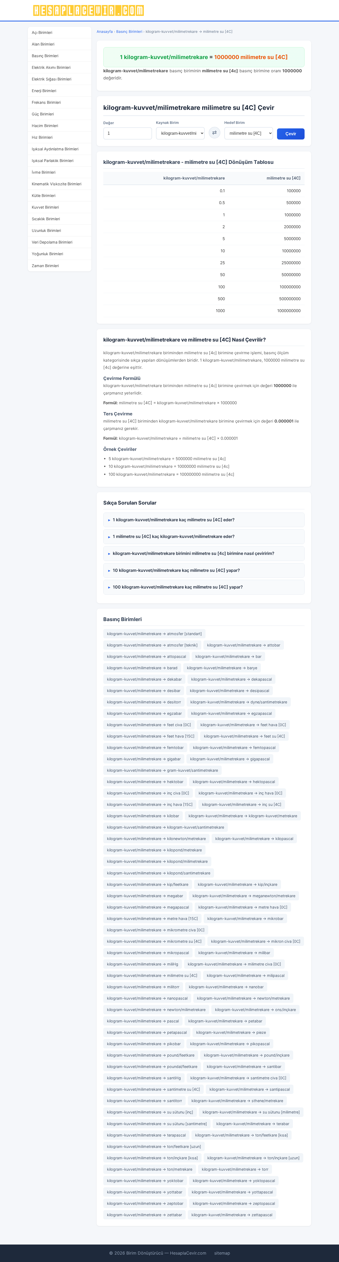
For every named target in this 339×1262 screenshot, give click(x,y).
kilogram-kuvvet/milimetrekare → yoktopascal (234, 1180)
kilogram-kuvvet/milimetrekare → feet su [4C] (244, 736)
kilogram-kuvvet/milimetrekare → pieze (231, 1032)
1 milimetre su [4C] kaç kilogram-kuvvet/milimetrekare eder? (174, 536)
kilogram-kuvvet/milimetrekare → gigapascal (230, 759)
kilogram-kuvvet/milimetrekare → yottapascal (232, 1192)
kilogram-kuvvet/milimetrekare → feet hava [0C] (243, 724)
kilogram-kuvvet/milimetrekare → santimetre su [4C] (153, 1089)
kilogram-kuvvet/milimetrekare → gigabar (144, 759)
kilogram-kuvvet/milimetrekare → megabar (145, 895)
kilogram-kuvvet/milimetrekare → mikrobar (245, 918)
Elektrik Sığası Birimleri (51, 79)
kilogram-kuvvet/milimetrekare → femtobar (145, 747)
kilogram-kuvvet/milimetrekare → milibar (234, 952)
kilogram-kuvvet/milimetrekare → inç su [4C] (241, 804)
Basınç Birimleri (45, 55)
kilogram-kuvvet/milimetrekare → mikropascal (148, 952)
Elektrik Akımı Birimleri (51, 67)
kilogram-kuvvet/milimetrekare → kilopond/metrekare (154, 850)
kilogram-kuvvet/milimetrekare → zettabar (144, 1214)
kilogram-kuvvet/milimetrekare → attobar (243, 645)
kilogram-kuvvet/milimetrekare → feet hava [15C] (150, 736)
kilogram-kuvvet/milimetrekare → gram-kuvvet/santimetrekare (162, 770)
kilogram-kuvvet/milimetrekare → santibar (244, 1066)
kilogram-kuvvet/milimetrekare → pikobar (144, 1043)
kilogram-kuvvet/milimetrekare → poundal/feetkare (152, 1066)
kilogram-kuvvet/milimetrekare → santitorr (144, 1100)
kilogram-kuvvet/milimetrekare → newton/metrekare (243, 998)
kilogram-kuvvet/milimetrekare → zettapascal (231, 1214)
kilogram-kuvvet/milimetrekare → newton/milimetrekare (156, 1009)
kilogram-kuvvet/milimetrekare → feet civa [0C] (149, 724)
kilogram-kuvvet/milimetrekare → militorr (143, 987)
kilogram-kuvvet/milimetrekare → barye (222, 668)
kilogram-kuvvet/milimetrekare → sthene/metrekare (237, 1100)
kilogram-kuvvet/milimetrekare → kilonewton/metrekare (156, 838)
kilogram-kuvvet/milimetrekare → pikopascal (230, 1043)
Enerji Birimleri (44, 90)
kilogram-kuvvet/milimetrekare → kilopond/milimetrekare (157, 861)
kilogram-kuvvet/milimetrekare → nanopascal (147, 998)
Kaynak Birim (167, 122)
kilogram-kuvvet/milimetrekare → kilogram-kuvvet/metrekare (243, 816)
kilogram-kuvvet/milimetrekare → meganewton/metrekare (244, 895)
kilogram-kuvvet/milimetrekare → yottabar (144, 1192)
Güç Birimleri (43, 114)
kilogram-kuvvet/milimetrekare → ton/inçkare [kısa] (152, 1158)
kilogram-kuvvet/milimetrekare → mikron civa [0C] (255, 941)
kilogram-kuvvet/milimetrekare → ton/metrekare (149, 1169)
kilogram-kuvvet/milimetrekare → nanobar (226, 987)
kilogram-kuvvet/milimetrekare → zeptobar (145, 1203)
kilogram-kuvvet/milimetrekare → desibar (143, 690)
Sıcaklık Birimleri (46, 219)
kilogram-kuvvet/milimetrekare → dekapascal (231, 679)
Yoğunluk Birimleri (47, 253)
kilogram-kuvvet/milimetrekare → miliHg (142, 964)
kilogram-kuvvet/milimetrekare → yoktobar (145, 1180)
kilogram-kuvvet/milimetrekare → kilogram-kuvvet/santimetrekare (165, 827)
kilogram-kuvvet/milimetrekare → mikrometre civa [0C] (155, 930)
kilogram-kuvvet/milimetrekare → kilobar (143, 816)
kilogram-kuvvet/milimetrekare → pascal (143, 1021)
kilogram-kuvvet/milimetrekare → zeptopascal (234, 1203)
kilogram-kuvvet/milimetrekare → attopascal (146, 656)
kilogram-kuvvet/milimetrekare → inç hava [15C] (150, 804)
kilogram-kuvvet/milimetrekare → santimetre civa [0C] (238, 1078)
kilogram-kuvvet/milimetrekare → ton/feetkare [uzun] (154, 1146)
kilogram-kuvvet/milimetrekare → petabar (225, 1021)
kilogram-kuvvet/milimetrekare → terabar (252, 1123)
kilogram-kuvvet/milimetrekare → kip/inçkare (237, 884)
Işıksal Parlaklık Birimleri (52, 160)
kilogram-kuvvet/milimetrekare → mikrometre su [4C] (154, 941)
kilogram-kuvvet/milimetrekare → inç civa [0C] (148, 793)
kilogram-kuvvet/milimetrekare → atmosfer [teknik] (152, 645)
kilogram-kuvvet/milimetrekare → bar (228, 656)
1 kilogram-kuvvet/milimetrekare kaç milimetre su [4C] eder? (174, 519)
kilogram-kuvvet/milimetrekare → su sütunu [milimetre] (251, 1112)
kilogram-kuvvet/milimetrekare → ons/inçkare (255, 1009)
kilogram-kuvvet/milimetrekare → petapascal (147, 1032)
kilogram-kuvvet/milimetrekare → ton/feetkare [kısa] (241, 1135)
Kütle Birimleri (43, 195)
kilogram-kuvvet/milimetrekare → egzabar (144, 713)
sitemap (222, 1253)
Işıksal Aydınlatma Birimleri (55, 149)
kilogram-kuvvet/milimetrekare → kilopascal (254, 838)
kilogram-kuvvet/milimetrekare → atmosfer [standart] (154, 633)
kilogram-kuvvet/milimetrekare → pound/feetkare (150, 1055)
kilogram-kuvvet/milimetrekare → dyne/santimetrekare (238, 702)
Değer (108, 123)
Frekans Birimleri (46, 102)
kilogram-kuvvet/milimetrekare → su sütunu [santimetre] (157, 1123)
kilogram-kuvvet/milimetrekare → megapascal (148, 907)
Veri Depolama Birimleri (52, 242)
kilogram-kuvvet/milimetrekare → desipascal (229, 690)
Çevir (291, 134)
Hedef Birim (234, 122)
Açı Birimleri (42, 32)
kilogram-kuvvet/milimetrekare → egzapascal (231, 713)
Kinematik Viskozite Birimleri (56, 184)
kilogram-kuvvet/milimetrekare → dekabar (144, 679)
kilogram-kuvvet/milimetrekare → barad (142, 668)
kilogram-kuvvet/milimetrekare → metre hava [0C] (242, 907)
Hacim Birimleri (45, 125)
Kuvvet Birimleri (45, 207)
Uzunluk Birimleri (46, 230)
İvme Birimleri (43, 172)
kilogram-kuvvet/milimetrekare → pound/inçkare (246, 1055)
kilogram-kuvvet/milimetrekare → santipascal (249, 1089)
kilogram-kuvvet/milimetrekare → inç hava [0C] (240, 793)
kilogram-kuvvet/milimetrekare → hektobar (145, 781)
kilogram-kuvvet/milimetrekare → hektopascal (234, 781)
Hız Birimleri (42, 137)
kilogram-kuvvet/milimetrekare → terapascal (146, 1135)
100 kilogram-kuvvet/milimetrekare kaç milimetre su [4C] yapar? (178, 587)
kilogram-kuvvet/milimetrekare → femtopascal (234, 747)
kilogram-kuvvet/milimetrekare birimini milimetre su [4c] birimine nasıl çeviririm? (193, 553)
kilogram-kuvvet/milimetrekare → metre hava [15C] (152, 918)
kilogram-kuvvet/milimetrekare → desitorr (144, 702)
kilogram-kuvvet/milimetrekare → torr (235, 1169)
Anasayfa (105, 31)
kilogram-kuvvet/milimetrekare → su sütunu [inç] (150, 1112)
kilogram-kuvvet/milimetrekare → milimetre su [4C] (152, 975)
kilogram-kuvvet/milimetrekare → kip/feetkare (147, 884)
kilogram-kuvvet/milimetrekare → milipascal (245, 975)
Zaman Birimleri (45, 265)
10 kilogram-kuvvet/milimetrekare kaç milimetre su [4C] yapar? (176, 570)
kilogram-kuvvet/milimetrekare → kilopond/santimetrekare (158, 873)
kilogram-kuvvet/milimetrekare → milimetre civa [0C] (234, 964)
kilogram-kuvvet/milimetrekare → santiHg (144, 1078)
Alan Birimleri (43, 44)
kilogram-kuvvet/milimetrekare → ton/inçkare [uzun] (253, 1158)
